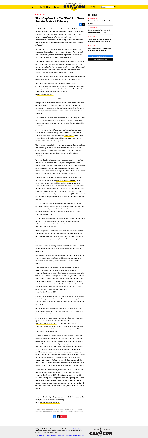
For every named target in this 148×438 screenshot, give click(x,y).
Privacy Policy (68, 435)
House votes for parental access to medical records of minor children (99, 40)
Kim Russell (39, 133)
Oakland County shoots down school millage (100, 22)
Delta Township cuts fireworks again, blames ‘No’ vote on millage (100, 49)
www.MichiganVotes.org (45, 94)
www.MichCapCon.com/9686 (67, 206)
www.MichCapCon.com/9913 (46, 226)
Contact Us (81, 435)
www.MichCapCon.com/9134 (66, 180)
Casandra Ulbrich (79, 145)
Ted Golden (52, 148)
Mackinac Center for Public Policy (47, 435)
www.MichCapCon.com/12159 (46, 375)
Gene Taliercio (69, 135)
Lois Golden (46, 138)
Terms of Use (60, 435)
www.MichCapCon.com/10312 (46, 323)
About (34, 7)
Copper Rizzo (74, 133)
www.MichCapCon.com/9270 (46, 191)
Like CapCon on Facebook (100, 56)
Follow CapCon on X (101, 59)
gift (66, 430)
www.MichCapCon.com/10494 (46, 346)
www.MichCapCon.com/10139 (46, 273)
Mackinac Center (77, 429)
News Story (41, 14)
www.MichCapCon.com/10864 (46, 292)
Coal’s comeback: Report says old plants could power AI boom (99, 31)
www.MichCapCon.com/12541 (49, 86)
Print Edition (45, 7)
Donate (56, 7)
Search (115, 7)
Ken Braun (40, 25)
